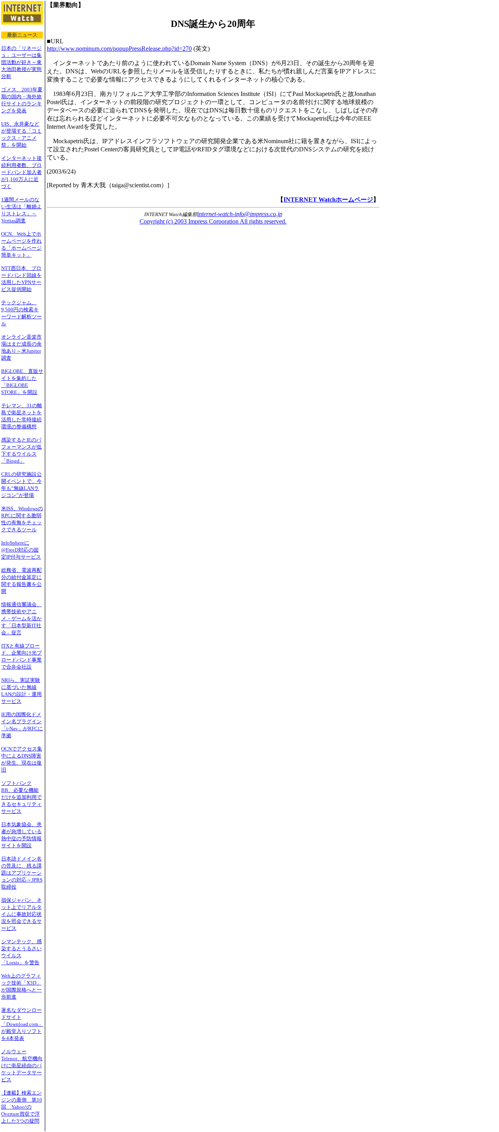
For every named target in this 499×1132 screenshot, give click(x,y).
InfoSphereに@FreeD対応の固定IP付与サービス (21, 550)
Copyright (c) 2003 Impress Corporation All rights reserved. (213, 221)
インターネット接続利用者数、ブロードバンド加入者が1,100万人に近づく (21, 172)
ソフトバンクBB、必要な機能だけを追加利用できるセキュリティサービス (21, 797)
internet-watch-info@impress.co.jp (239, 214)
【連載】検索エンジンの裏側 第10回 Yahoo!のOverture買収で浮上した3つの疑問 (21, 1107)
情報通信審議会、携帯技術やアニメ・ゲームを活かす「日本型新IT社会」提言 (21, 618)
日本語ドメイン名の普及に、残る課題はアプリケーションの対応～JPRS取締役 (21, 873)
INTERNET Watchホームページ (328, 199)
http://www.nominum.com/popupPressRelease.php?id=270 (119, 48)
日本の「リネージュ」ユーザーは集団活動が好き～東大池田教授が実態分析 (21, 62)
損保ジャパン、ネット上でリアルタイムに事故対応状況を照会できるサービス (21, 914)
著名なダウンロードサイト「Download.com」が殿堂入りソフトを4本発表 (22, 1024)
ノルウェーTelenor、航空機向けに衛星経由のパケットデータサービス (21, 1065)
